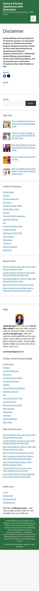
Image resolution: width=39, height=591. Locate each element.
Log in (5, 492)
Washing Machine (10, 247)
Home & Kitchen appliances (14, 216)
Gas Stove (7, 202)
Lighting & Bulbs (9, 230)
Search (6, 99)
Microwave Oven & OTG (12, 233)
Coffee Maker (8, 192)
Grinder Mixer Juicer (11, 209)
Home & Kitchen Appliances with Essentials (13, 6)
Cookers (6, 196)
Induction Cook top (10, 220)
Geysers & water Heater (12, 206)
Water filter (7, 250)
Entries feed (8, 496)
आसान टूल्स (15, 513)
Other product (8, 237)
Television (7, 243)
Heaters (6, 213)
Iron (4, 223)
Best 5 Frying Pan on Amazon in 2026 (18, 285)
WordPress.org (9, 503)
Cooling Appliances (10, 199)
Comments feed (9, 499)
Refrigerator (7, 240)
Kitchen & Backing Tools (12, 226)
